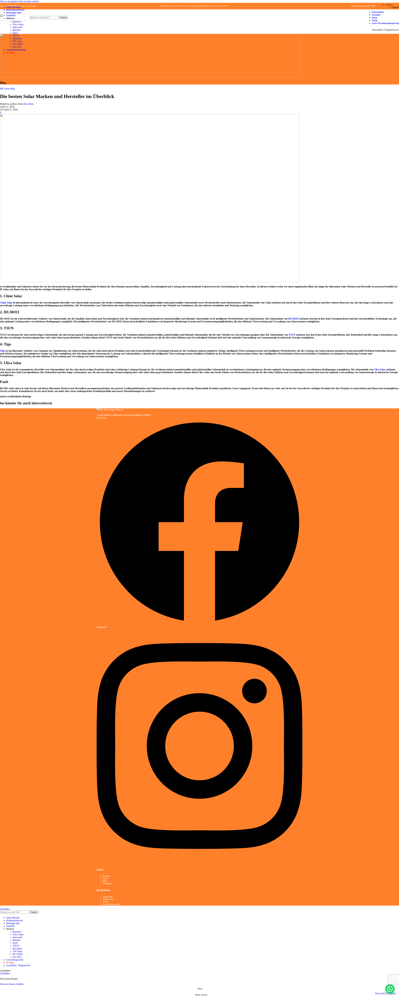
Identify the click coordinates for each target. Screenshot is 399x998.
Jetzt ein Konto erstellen (12, 984)
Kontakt (106, 876)
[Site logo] (12, 20)
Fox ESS (16, 47)
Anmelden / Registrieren (18, 965)
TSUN (15, 35)
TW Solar (17, 41)
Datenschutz (108, 899)
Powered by (385, 993)
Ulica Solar (18, 24)
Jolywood (17, 27)
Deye (15, 32)
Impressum (108, 897)
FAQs (105, 878)
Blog (105, 881)
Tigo (2, 350)
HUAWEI (17, 44)
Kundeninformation (111, 904)
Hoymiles (17, 38)
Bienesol (16, 931)
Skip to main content (29, 1)
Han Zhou (29, 104)
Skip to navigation (9, 1)
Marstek (16, 30)
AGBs (105, 902)
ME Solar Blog (7, 88)
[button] (390, 989)
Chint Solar (6, 302)
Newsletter (107, 883)
